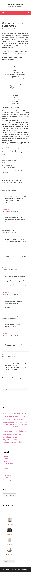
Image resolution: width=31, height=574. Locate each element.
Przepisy (15, 160)
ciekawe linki (15, 419)
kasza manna (14, 163)
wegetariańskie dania (10, 440)
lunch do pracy (24, 424)
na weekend (14, 426)
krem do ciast (14, 424)
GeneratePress (24, 569)
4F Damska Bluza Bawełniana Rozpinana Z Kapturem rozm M (10, 543)
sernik (12, 434)
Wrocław (9, 442)
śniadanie (21, 442)
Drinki (6, 468)
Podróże (5, 458)
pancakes (8, 428)
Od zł (10, 524)
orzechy (20, 426)
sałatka (5, 434)
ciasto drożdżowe (6, 419)
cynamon (23, 419)
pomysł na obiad (15, 431)
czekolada (7, 422)
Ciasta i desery (8, 160)
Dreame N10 (9, 533)
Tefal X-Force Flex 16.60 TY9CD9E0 (10, 553)
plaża (15, 428)
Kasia (4, 267)
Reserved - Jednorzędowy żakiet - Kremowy (10, 523)
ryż (25, 431)
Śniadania (7, 475)
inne (26, 422)
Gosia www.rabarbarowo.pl (10, 316)
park (12, 428)
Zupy (6, 477)
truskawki (15, 437)
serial (9, 434)
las (19, 424)
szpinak (15, 434)
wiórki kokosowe (7, 165)
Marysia (4, 355)
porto (23, 431)
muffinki (7, 426)
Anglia (5, 413)
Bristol (16, 416)
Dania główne (8, 466)
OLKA (4, 188)
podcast (17, 428)
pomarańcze (22, 163)
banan (9, 413)
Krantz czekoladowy (10, 167)
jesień (7, 424)
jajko (4, 424)
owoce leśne (24, 426)
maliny (4, 426)
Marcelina (6, 209)
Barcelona (13, 413)
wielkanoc (21, 440)
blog (18, 413)
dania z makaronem (16, 422)
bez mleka (7, 163)
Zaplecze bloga (7, 480)
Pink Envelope (15, 4)
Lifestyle (5, 456)
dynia (23, 422)
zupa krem (14, 442)
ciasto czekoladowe (22, 416)
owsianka (4, 428)
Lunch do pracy (9, 473)
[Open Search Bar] (29, 13)
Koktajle (7, 470)
